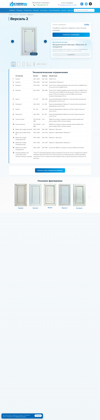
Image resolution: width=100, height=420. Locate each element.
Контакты (44, 10)
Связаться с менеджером (71, 34)
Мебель (12, 10)
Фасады (19, 10)
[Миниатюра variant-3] (44, 64)
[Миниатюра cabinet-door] (29, 64)
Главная (11, 14)
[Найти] (75, 10)
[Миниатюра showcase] (18, 64)
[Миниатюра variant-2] (39, 64)
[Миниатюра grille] (24, 64)
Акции (63, 10)
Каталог (36, 10)
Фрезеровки (23, 14)
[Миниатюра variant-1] (34, 64)
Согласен (38, 415)
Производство (54, 10)
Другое (70, 10)
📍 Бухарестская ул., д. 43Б (67, 5)
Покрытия (28, 10)
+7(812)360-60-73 (42, 5)
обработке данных (20, 416)
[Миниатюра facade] (13, 64)
